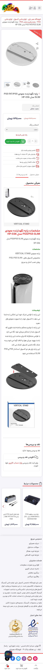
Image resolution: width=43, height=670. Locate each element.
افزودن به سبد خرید (12, 141)
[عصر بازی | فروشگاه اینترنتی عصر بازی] (10, 8)
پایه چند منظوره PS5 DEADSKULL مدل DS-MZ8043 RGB (32, 515)
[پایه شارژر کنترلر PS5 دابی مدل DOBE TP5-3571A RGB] (11, 500)
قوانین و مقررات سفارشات (29, 565)
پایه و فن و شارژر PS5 (28, 22)
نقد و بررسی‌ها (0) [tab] (21, 175)
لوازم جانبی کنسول (20, 19)
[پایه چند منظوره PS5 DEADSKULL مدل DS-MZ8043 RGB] (32, 500)
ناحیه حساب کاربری (32, 568)
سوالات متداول (33, 547)
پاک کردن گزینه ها (21, 135)
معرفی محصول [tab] (34, 175)
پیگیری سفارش (33, 572)
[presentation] (3, 506)
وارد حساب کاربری (15, 463)
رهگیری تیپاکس (33, 576)
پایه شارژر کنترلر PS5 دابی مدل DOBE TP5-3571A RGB (11, 515)
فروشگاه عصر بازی (34, 19)
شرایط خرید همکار (32, 551)
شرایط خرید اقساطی (32, 555)
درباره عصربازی (34, 543)
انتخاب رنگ (34, 125)
